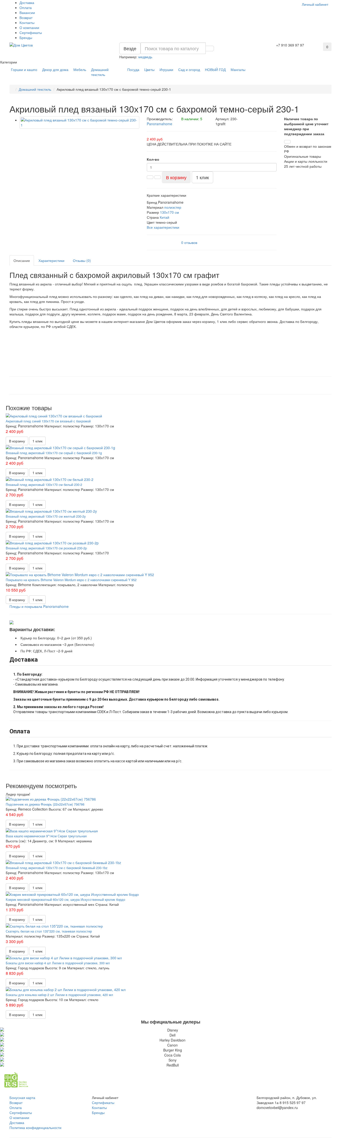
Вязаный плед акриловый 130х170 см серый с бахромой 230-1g (54, 453)
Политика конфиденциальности (35, 1127)
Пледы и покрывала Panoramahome (39, 606)
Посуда (133, 69)
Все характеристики (163, 227)
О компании (29, 27)
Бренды (25, 37)
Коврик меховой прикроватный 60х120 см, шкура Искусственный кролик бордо (65, 899)
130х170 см (169, 212)
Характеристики (51, 260)
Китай (164, 217)
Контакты (26, 22)
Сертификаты (30, 32)
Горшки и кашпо (24, 69)
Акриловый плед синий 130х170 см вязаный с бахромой (48, 421)
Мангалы (238, 69)
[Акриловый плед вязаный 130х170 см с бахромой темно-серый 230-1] (79, 122)
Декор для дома (55, 69)
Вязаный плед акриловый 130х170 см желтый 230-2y (46, 516)
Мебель (79, 69)
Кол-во (153, 159)
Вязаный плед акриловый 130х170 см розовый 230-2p (46, 548)
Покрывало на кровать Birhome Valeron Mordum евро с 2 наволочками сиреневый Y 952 (71, 580)
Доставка (26, 2)
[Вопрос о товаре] (287, 141)
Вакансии (27, 12)
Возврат (25, 17)
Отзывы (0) (82, 260)
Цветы (149, 69)
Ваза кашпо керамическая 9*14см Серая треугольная (46, 836)
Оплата (25, 7)
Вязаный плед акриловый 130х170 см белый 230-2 (44, 484)
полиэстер (172, 207)
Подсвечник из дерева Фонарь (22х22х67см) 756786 (45, 804)
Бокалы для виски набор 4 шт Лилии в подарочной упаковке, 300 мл (58, 963)
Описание (21, 260)
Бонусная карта (22, 1097)
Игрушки (166, 69)
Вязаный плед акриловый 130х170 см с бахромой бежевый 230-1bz (56, 868)
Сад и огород (189, 69)
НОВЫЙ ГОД (215, 69)
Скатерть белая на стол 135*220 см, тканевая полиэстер (49, 931)
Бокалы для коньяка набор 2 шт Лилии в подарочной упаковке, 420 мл (59, 995)
